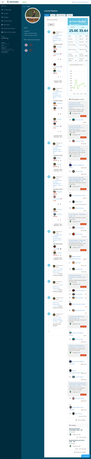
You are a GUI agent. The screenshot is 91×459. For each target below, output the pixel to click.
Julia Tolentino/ (79, 298)
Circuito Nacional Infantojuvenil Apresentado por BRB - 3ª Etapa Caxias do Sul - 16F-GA (77, 384)
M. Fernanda (56, 199)
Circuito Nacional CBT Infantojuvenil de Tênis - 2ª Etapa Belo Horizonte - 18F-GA (77, 148)
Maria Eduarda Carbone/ (79, 304)
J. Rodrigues (56, 54)
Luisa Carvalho (79, 119)
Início (24, 6)
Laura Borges (78, 269)
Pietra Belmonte (79, 208)
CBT (79, 113)
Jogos (52, 15)
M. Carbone (56, 248)
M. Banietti (59, 192)
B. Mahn (58, 108)
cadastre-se (85, 2)
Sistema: (3, 36)
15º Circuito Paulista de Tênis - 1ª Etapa (58, 318)
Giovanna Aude (79, 141)
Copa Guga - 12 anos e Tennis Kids (57, 270)
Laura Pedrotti (79, 171)
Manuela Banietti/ (80, 310)
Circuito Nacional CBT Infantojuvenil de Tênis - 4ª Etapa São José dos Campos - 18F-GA (77, 105)
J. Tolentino (59, 103)
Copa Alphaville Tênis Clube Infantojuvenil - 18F (76, 317)
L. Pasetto (59, 47)
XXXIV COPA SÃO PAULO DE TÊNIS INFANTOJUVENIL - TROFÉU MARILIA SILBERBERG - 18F (77, 179)
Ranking (70, 15)
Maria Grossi (78, 413)
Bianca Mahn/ (79, 294)
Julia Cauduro (78, 202)
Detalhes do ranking (80, 452)
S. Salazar (59, 214)
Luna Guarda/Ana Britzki (78, 195)
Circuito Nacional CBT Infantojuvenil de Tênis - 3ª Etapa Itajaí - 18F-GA (76, 127)
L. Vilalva (58, 71)
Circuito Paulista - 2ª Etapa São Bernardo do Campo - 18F (77, 241)
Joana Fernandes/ (80, 290)
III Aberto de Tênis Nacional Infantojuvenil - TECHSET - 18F (77, 346)
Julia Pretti (78, 263)
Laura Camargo (79, 377)
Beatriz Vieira (78, 234)
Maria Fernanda (79, 398)
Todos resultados (81, 420)
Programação (60, 15)
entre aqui (77, 2)
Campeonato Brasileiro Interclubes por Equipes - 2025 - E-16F (57, 38)
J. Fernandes (56, 67)
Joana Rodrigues (79, 228)
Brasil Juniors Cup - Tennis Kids (58, 286)
